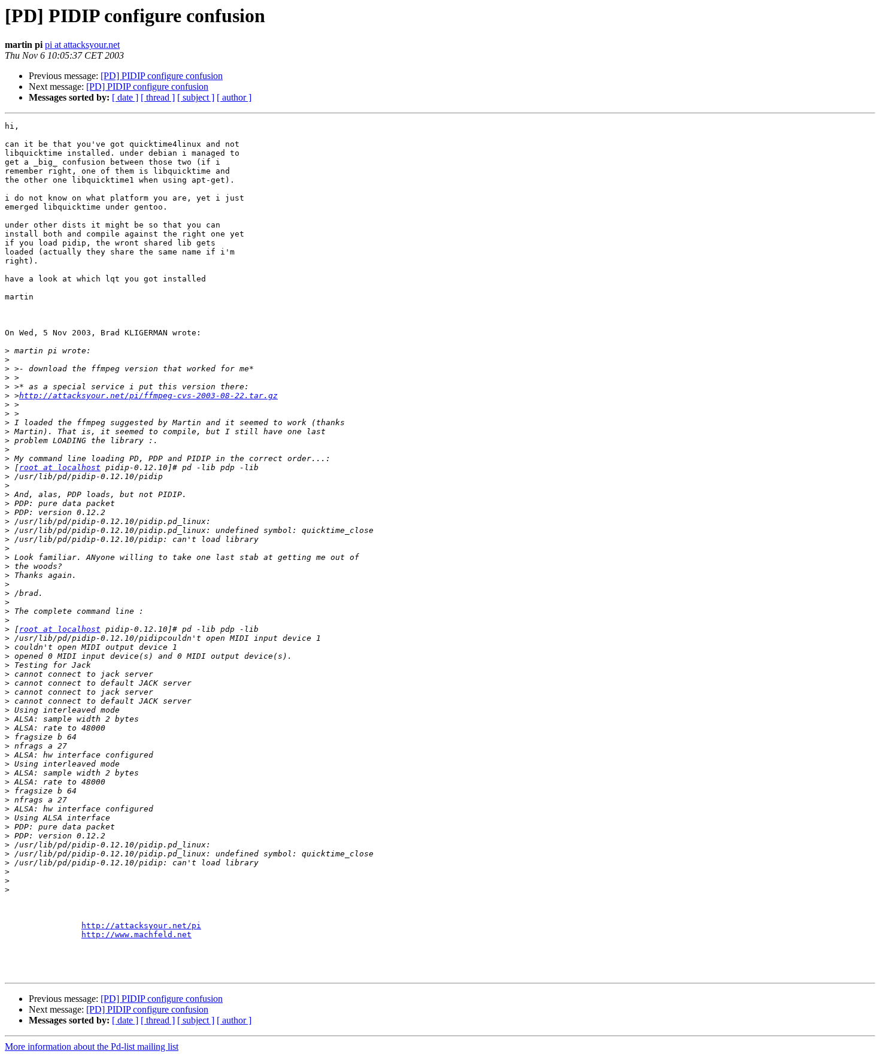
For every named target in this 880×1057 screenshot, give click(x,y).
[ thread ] (158, 97)
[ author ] (234, 97)
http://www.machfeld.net (136, 934)
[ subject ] (195, 97)
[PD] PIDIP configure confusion (162, 76)
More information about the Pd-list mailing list (91, 1046)
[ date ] (125, 97)
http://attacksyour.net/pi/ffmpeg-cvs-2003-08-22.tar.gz (148, 395)
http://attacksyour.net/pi (141, 925)
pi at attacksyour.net (82, 45)
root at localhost (60, 467)
